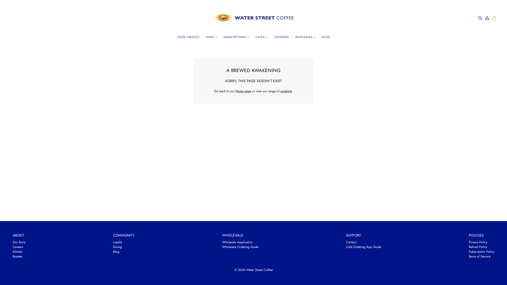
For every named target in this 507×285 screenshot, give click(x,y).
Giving (117, 247)
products (286, 91)
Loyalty (117, 242)
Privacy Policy (478, 242)
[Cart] (494, 18)
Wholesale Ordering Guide (240, 247)
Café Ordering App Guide (363, 247)
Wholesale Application (237, 242)
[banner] (254, 17)
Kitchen (17, 251)
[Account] (487, 18)
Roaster (17, 256)
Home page (243, 91)
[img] (480, 18)
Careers (18, 247)
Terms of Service (479, 256)
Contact (351, 242)
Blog (116, 251)
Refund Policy (478, 247)
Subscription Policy (481, 251)
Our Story (19, 242)
